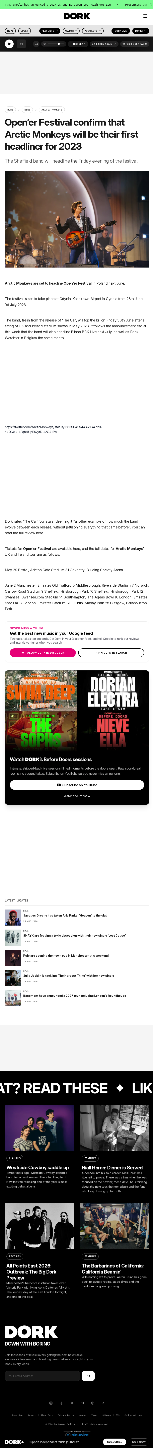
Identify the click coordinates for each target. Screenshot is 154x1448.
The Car (69, 320)
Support (32, 1415)
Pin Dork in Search (111, 652)
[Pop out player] (36, 44)
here (39, 533)
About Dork (47, 1415)
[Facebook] (61, 1403)
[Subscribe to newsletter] (88, 1376)
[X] (71, 1403)
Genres (82, 1415)
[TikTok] (103, 1403)
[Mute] (45, 44)
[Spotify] (92, 1403)
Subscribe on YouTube (79, 785)
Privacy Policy (66, 1415)
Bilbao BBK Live (83, 332)
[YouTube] (82, 1403)
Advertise (17, 1415)
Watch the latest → (77, 796)
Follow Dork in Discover (42, 652)
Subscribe (114, 1441)
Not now (139, 1441)
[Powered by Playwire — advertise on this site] (77, 1434)
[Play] (9, 44)
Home (10, 109)
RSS (117, 1415)
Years (94, 1415)
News (27, 109)
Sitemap (106, 1415)
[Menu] (145, 16)
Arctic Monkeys (18, 283)
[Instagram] (51, 1403)
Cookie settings (133, 1415)
